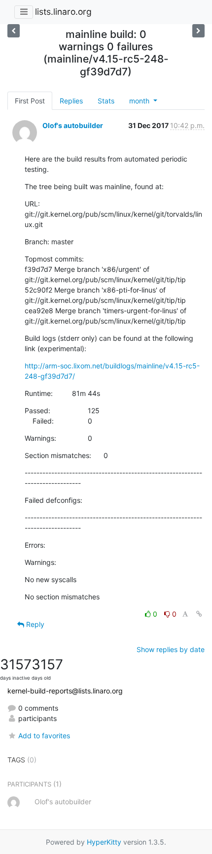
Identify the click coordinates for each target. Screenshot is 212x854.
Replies (71, 101)
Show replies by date (171, 649)
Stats (106, 101)
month (140, 101)
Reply (34, 624)
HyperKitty (104, 842)
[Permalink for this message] (199, 614)
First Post (30, 101)
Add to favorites (44, 735)
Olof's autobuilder (72, 125)
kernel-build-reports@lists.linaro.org (65, 691)
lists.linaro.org (63, 11)
